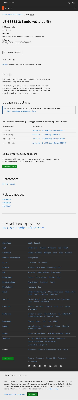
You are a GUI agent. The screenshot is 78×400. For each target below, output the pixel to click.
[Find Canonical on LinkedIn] (40, 366)
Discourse (65, 326)
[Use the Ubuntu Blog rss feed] (61, 366)
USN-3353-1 (6, 203)
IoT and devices (50, 341)
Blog (54, 358)
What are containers (35, 314)
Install (30, 243)
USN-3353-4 (6, 199)
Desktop (31, 321)
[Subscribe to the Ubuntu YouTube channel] (50, 366)
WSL (44, 321)
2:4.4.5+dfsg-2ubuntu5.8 (51, 134)
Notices (36, 302)
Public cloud (54, 294)
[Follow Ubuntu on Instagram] (45, 366)
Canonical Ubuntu (8, 2)
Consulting (52, 248)
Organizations (33, 282)
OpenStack (6, 243)
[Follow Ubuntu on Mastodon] (29, 366)
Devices (67, 333)
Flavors (52, 282)
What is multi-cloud (41, 294)
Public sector (51, 350)
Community (51, 267)
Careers (49, 358)
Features (31, 277)
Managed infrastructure (11, 258)
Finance (65, 350)
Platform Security (34, 299)
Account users (48, 326)
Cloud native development (37, 345)
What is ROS (41, 267)
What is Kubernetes (35, 253)
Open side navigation (13, 52)
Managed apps (33, 258)
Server (38, 321)
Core (49, 321)
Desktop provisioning (55, 333)
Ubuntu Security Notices (12, 15)
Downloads (6, 321)
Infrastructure (41, 338)
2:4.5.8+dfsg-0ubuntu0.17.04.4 (53, 130)
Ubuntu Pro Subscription (37, 333)
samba (4, 64)
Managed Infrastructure (56, 338)
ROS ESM (31, 267)
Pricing (57, 326)
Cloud (4, 292)
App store (31, 272)
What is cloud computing (37, 292)
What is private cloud (55, 292)
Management (56, 272)
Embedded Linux (43, 272)
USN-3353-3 (6, 206)
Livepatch (51, 299)
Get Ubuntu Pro (10, 166)
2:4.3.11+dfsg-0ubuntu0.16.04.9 (53, 139)
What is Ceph (32, 248)
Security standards (63, 299)
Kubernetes (6, 253)
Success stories (41, 277)
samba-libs (36, 130)
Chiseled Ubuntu (50, 314)
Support (37, 243)
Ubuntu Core (7, 277)
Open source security (35, 341)
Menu (74, 3)
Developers (44, 282)
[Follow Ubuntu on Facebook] (34, 366)
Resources (68, 253)
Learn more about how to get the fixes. (21, 111)
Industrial (41, 350)
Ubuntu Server (7, 287)
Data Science (42, 262)
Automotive (32, 350)
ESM (44, 299)
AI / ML (5, 262)
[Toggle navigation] (75, 8)
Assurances (45, 302)
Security (5, 299)
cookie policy (53, 389)
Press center (32, 361)
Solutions (6, 338)
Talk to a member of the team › (24, 228)
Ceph (4, 248)
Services (52, 277)
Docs (59, 248)
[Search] (69, 3)
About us (31, 358)
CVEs (30, 302)
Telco (59, 350)
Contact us (8, 358)
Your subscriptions (34, 326)
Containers (6, 314)
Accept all (32, 394)
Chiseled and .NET (65, 314)
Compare (48, 306)
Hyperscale (32, 287)
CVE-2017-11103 (8, 184)
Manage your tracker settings (14, 394)
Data (32, 338)
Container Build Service (36, 316)
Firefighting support (35, 328)
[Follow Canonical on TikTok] (56, 366)
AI (28, 338)
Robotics (5, 267)
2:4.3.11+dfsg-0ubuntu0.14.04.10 (54, 143)
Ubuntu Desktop (8, 282)
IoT (3, 272)
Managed (43, 248)
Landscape (6, 306)
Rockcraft (50, 316)
